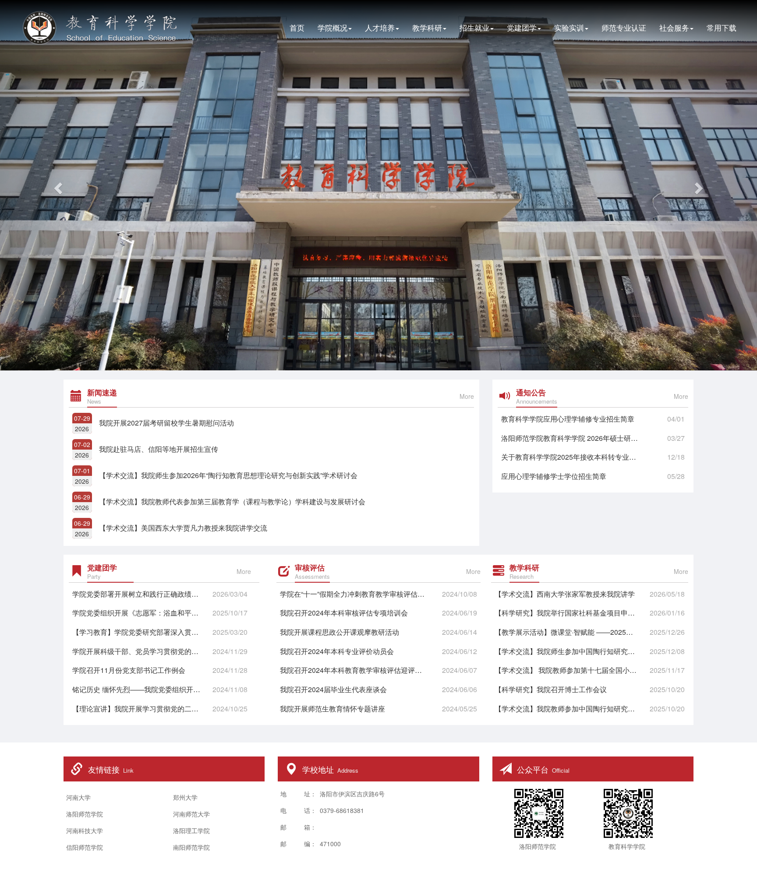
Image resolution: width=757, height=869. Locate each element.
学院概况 (332, 27)
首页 (297, 27)
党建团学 (522, 27)
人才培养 (380, 27)
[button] (56, 185)
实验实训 (569, 27)
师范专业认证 (623, 27)
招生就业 (474, 27)
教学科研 (427, 27)
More (467, 396)
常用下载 (721, 27)
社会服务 (674, 27)
